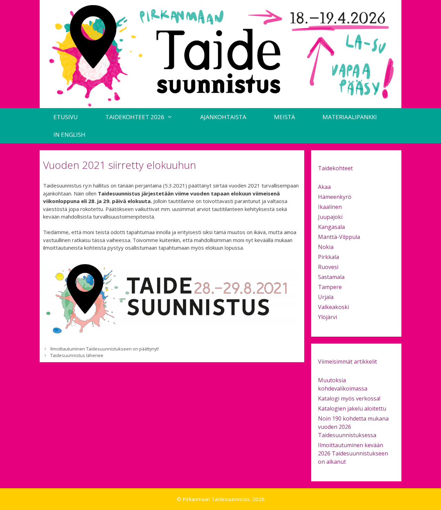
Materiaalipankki (349, 117)
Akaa (324, 187)
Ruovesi (328, 267)
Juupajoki (330, 217)
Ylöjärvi (327, 317)
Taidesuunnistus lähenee (76, 355)
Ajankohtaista (223, 117)
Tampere (330, 287)
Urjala (326, 297)
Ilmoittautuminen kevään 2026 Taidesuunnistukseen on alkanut (353, 453)
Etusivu (65, 117)
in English (69, 134)
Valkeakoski (333, 307)
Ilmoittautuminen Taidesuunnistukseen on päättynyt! (104, 349)
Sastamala (331, 277)
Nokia (326, 247)
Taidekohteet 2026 (134, 117)
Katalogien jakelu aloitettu (352, 408)
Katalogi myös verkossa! (349, 398)
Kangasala (331, 227)
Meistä (284, 117)
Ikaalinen (330, 207)
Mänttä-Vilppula (339, 237)
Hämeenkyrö (334, 197)
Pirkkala (328, 257)
